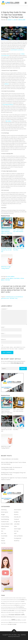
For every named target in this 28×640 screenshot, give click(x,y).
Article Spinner (4, 512)
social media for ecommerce (17, 49)
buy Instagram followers (8, 104)
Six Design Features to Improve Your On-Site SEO (6, 249)
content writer (17, 601)
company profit (6, 601)
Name (3, 327)
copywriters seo (18, 603)
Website (3, 339)
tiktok (10, 622)
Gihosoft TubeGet (11, 608)
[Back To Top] (14, 631)
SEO (2, 531)
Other (15, 526)
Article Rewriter (17, 509)
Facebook (16, 519)
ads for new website (5, 597)
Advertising (3, 509)
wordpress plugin (12, 624)
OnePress (23, 634)
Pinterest (3, 528)
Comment (4, 309)
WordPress (16, 540)
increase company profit (15, 612)
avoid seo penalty (16, 599)
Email (3, 333)
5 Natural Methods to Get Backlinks (9, 459)
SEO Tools (3, 533)
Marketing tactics (10, 617)
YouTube (3, 543)
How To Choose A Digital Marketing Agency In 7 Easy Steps (6, 231)
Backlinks (16, 512)
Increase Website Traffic (7, 524)
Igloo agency (8, 121)
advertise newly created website (15, 597)
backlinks (22, 599)
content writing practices (10, 603)
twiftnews (7, 84)
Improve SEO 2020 (6, 612)
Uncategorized (17, 538)
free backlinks (19, 607)
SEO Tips (16, 531)
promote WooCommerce (6, 620)
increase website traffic (17, 615)
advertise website (9, 599)
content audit (11, 601)
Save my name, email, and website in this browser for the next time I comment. (13, 348)
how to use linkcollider (9, 610)
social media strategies (13, 278)
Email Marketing (5, 519)
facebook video (13, 607)
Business (16, 514)
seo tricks (22, 620)
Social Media (10, 276)
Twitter (3, 538)
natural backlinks (18, 616)
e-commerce (16, 605)
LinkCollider (21, 19)
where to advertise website (21, 622)
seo (13, 619)
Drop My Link (17, 517)
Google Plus (17, 521)
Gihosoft (6, 608)
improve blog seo (18, 610)
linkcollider (3, 617)
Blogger (3, 514)
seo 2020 (17, 620)
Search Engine (17, 528)
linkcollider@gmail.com (17, 363)
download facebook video (8, 605)
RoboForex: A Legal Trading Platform (6, 267)
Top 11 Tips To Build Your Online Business (18, 230)
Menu (25, 2)
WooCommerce (4, 624)
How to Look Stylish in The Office (18, 249)
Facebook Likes (5, 521)
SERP (15, 533)
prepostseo (24, 616)
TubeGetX (14, 622)
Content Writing (5, 517)
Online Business (5, 526)
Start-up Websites (18, 536)
